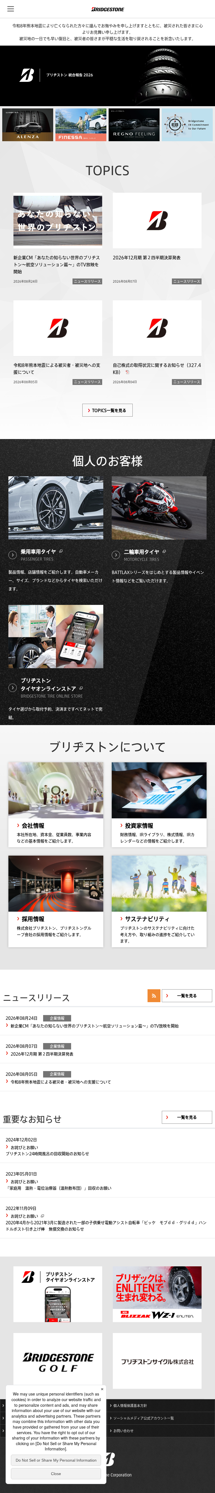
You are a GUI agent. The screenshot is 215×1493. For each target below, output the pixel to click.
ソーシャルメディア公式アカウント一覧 (143, 1418)
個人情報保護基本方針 (130, 1405)
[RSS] (154, 995)
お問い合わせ (123, 1430)
